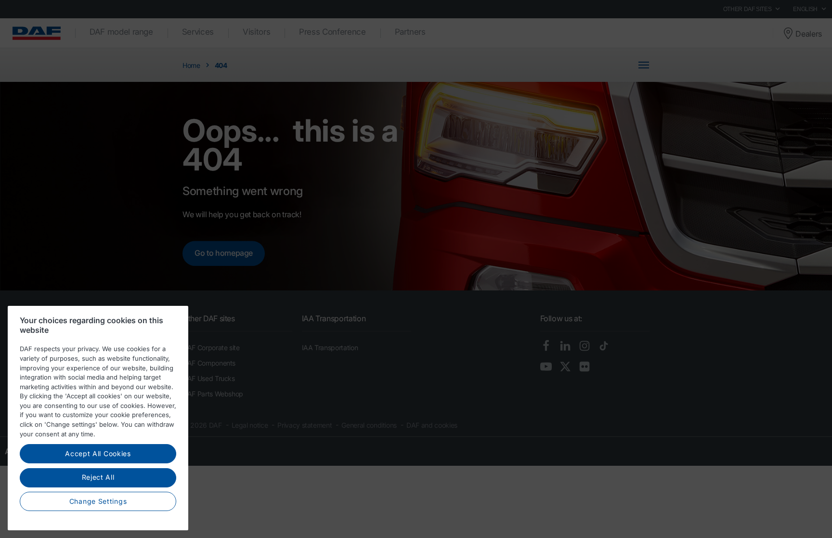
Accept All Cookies (98, 453)
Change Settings (98, 501)
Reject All (98, 477)
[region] (98, 418)
